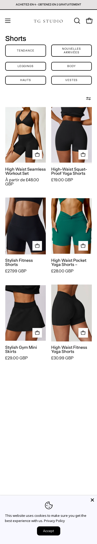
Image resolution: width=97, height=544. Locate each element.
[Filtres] (88, 98)
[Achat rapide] (37, 154)
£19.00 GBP (62, 180)
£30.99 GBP (62, 358)
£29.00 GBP (16, 358)
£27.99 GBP (15, 271)
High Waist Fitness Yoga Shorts (69, 349)
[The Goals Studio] (48, 21)
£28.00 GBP (62, 271)
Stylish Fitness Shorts (19, 262)
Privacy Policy (54, 520)
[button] (76, 20)
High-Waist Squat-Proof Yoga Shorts (69, 171)
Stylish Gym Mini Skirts (21, 349)
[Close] (92, 500)
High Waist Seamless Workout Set (25, 171)
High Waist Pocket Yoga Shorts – (68, 262)
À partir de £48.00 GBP (22, 182)
